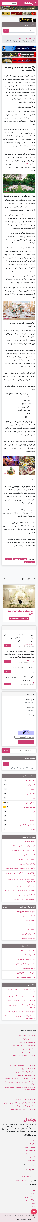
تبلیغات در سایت (30, 1147)
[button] (7, 579)
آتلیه (19, 816)
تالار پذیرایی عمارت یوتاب (27, 950)
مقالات (25, 38)
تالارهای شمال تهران (29, 841)
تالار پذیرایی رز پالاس (28, 938)
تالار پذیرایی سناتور (29, 955)
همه (5, 907)
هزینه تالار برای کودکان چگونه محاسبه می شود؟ (21, 1000)
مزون (19, 811)
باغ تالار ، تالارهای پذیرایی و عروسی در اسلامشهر (20, 868)
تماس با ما (32, 1144)
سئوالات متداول (30, 1150)
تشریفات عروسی (22, 164)
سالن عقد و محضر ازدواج (19, 825)
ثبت (6, 31)
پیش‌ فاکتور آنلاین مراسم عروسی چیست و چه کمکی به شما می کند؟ (19, 1017)
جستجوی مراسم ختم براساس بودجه (22, 1045)
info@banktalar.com (23, 1181)
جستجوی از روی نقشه (26, 1042)
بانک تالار (32, 38)
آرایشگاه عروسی (30, 1200)
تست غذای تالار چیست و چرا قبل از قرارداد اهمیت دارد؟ (20, 990)
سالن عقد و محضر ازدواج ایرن (20, 611)
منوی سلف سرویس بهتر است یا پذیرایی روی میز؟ (20, 996)
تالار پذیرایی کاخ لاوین (28, 934)
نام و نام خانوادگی (28, 700)
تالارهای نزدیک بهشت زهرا (27, 895)
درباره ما (32, 1140)
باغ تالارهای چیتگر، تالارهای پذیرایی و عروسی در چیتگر (20, 874)
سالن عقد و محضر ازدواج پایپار (26, 911)
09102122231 (25, 1177)
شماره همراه (30, 707)
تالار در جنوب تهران (29, 855)
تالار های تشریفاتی (19, 807)
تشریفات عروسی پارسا (28, 916)
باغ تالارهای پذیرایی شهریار (27, 864)
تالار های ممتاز (19, 802)
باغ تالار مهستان (30, 920)
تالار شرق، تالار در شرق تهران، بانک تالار (23, 850)
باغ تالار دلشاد (30, 929)
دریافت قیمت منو (14, 616)
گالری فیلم (32, 1157)
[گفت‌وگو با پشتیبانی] (34, 1212)
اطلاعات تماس (25, 616)
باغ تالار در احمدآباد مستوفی (26, 859)
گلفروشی (19, 829)
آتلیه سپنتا (32, 925)
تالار (34, 1190)
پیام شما (31, 715)
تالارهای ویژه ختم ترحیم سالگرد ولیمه (24, 899)
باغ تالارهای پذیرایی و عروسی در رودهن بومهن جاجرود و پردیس (21, 880)
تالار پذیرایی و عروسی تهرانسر (26, 886)
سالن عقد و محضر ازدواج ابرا (26, 959)
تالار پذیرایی (19, 785)
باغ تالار (19, 789)
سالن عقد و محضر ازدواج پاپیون (25, 977)
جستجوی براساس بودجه (25, 1035)
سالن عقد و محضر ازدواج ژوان (26, 973)
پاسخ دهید (7, 645)
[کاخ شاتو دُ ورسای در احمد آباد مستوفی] (19, 8)
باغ (20, 38)
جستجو (6, 750)
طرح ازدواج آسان (28, 1049)
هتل (19, 798)
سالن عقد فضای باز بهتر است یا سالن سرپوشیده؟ (20, 1011)
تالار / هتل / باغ (19, 780)
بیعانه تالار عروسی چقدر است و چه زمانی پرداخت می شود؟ (20, 1006)
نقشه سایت (31, 1160)
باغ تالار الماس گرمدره (28, 968)
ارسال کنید (26, 742)
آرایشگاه (19, 820)
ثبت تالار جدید (30, 1153)
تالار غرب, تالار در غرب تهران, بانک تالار (23, 846)
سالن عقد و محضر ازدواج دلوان (25, 964)
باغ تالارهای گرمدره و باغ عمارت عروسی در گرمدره (20, 890)
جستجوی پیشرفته (27, 1039)
